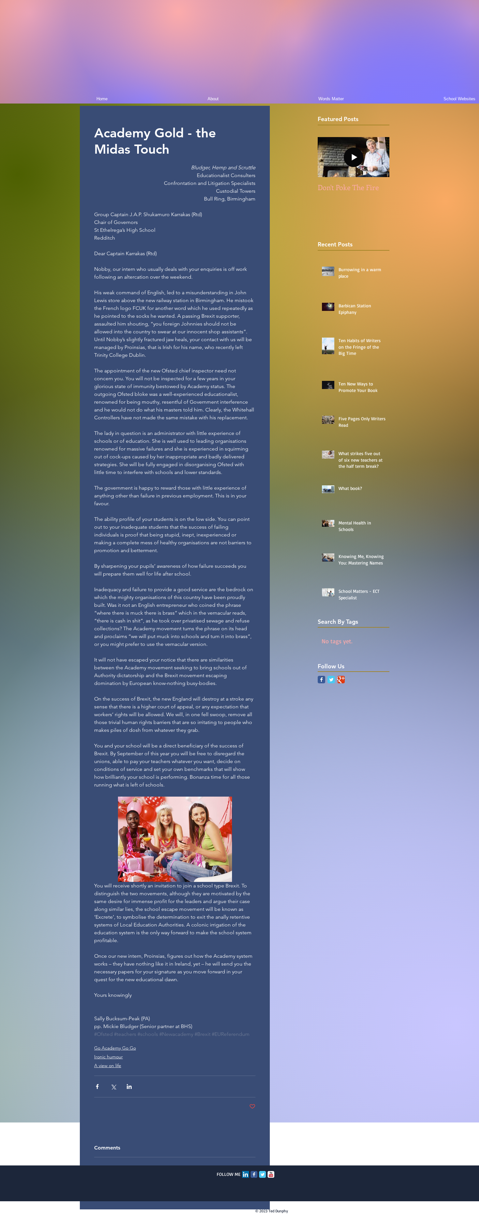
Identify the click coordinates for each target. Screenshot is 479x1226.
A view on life (107, 1065)
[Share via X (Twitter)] (113, 1086)
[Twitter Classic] (331, 679)
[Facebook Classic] (321, 679)
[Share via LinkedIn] (129, 1086)
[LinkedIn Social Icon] (245, 1174)
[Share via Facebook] (97, 1086)
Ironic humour (108, 1057)
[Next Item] (379, 157)
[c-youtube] (271, 1174)
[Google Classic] (341, 679)
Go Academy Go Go (115, 1048)
